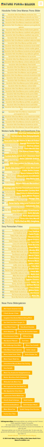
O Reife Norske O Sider (11, 313)
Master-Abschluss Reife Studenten (15, 377)
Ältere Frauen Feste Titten (12, 354)
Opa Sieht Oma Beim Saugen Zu (14, 322)
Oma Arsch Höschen (27, 327)
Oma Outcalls (8, 368)
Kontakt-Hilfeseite (13, 435)
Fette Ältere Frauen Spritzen (13, 350)
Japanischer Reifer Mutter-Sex (14, 396)
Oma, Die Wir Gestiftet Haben (27, 332)
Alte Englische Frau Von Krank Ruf (15, 386)
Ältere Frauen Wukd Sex (11, 359)
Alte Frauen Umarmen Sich (12, 309)
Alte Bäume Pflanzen (10, 341)
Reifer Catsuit (30, 350)
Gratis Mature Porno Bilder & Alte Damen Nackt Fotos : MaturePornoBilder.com (22, 444)
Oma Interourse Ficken (11, 336)
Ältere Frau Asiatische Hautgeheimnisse (17, 373)
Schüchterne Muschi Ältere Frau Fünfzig (17, 364)
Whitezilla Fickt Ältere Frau (12, 382)
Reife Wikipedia (9, 332)
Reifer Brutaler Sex (31, 354)
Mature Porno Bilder (18, 4)
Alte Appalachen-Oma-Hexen (13, 391)
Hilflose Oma (27, 336)
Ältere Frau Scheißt (32, 345)
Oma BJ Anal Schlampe (11, 400)
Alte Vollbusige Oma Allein (12, 345)
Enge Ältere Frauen (10, 327)
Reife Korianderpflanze (11, 405)
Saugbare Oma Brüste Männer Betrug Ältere (18, 318)
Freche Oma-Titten (10, 414)
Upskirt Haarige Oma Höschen (29, 409)
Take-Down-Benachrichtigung (27, 435)
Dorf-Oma (25, 341)
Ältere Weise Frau (9, 409)
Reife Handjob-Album (30, 405)
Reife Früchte (28, 400)
